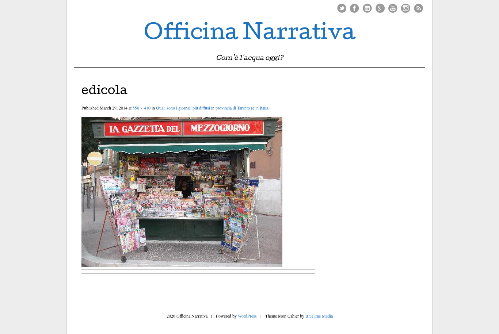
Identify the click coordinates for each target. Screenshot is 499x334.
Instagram (405, 8)
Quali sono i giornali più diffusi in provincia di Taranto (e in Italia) (213, 108)
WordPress (247, 316)
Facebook (354, 8)
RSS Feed (418, 8)
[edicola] (181, 264)
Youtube (392, 8)
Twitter (341, 8)
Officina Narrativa (249, 34)
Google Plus (380, 8)
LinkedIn (367, 8)
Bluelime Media (319, 316)
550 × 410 (142, 108)
